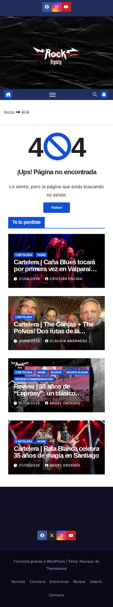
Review (56, 372)
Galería (96, 581)
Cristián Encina (66, 279)
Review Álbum (77, 372)
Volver (56, 207)
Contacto (56, 595)
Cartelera (23, 254)
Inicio (9, 112)
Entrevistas (59, 581)
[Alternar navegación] (53, 94)
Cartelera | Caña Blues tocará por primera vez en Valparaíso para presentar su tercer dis (55, 268)
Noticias (18, 581)
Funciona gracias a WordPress (40, 561)
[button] (95, 94)
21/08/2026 (30, 279)
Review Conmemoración (34, 379)
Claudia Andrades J (70, 341)
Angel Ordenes (65, 403)
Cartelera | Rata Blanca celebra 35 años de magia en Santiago (56, 452)
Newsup (87, 561)
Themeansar (56, 568)
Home (41, 254)
